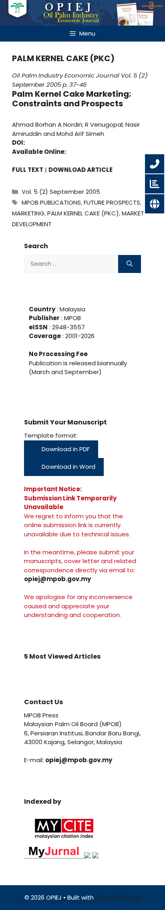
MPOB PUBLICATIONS (51, 202)
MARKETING (28, 213)
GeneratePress (118, 897)
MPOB (71, 318)
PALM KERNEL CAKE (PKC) (83, 213)
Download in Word (67, 466)
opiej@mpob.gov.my (57, 579)
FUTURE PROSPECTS (112, 202)
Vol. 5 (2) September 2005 (61, 191)
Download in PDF (65, 449)
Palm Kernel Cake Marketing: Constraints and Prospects (71, 98)
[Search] (129, 264)
